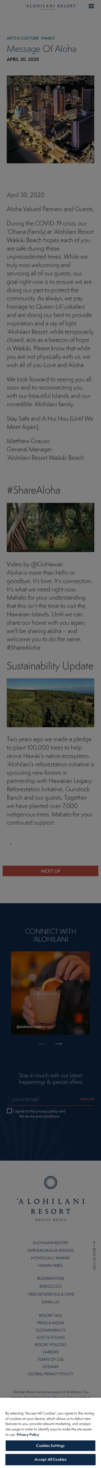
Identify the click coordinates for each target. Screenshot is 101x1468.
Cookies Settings (50, 1445)
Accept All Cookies (50, 1459)
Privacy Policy (28, 1434)
